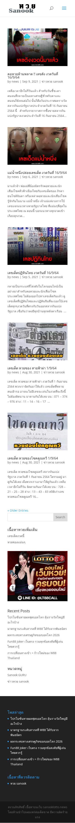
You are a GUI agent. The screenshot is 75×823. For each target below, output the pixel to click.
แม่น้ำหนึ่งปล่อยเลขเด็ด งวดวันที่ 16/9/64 (37, 172)
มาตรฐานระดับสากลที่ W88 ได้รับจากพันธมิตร (37, 629)
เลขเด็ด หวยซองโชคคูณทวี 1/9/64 (33, 458)
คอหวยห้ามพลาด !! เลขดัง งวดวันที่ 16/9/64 (33, 76)
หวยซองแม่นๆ (16, 542)
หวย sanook (18, 783)
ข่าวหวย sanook (52, 81)
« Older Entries (18, 510)
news (15, 81)
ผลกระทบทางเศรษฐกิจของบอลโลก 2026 (34, 635)
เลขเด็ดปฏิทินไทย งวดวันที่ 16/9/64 (33, 273)
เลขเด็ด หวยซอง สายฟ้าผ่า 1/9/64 (32, 368)
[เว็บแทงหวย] (38, 600)
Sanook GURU (17, 675)
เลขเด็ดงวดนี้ (16, 536)
